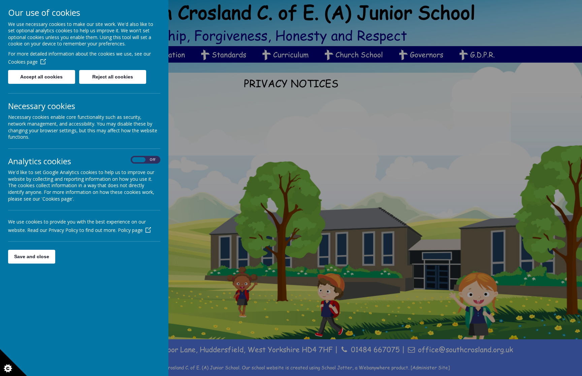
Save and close (31, 256)
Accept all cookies (41, 76)
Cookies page (23, 62)
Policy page (130, 230)
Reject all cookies (112, 76)
